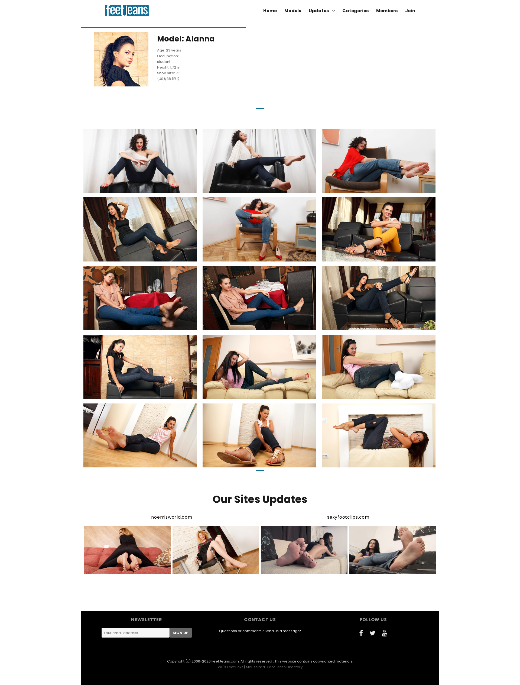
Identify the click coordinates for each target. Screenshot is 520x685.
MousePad (255, 667)
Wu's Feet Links (230, 667)
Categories (355, 11)
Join (410, 11)
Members (387, 11)
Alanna (109, 188)
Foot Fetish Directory (285, 667)
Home (270, 11)
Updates (319, 11)
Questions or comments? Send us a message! (260, 631)
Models (292, 11)
